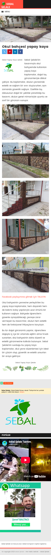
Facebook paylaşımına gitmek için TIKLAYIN (24, 297)
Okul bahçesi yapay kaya (25, 46)
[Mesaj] (20, 531)
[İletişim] (20, 430)
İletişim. (22, 392)
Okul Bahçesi (8, 383)
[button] (4, 51)
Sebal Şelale (19, 551)
